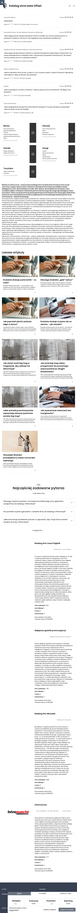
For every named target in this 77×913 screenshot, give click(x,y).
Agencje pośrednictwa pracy (11, 136)
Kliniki (43, 130)
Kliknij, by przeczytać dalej (10, 140)
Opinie (44, 155)
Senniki (44, 151)
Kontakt (42, 889)
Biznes (6, 125)
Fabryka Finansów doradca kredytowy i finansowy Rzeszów (23, 49)
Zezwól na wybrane (50, 909)
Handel (6, 148)
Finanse (5, 132)
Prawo (5, 138)
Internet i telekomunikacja (10, 134)
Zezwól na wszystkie (67, 909)
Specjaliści (45, 132)
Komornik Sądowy (9, 17)
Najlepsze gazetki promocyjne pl (50, 630)
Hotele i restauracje (8, 171)
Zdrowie (46, 125)
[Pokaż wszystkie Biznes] (33, 133)
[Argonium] (14, 911)
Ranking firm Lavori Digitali (47, 543)
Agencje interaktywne (9, 130)
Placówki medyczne (48, 134)
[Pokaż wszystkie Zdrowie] (71, 133)
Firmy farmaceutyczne (48, 129)
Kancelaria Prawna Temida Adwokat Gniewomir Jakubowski (23, 32)
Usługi (45, 148)
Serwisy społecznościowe (49, 158)
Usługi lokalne (46, 156)
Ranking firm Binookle (45, 713)
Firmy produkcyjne (8, 129)
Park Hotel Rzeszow (10, 103)
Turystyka (8, 168)
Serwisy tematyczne (48, 153)
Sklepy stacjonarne (8, 153)
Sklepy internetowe (8, 151)
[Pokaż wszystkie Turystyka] (33, 171)
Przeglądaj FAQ (37, 530)
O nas (4, 889)
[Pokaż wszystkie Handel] (33, 154)
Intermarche (41, 804)
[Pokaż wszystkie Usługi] (71, 154)
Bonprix (6, 86)
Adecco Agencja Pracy (11, 69)
